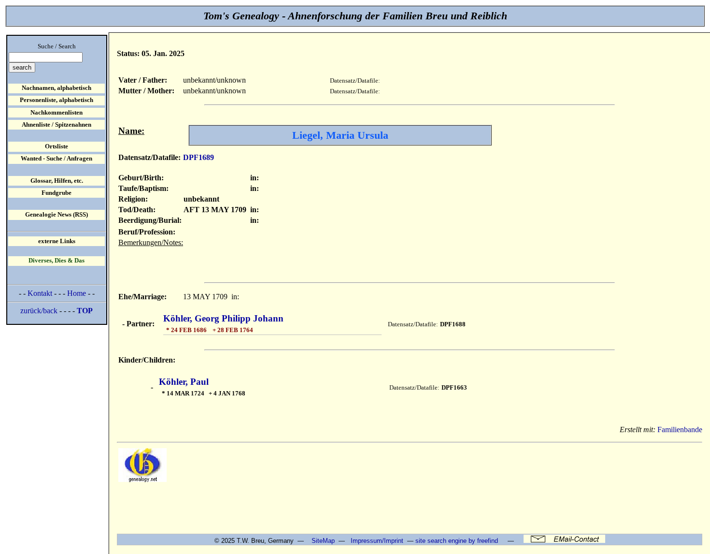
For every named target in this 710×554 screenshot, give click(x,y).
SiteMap (323, 540)
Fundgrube (56, 193)
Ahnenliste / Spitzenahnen (56, 124)
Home (76, 293)
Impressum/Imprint (377, 540)
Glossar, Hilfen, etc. (56, 180)
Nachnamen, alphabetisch (56, 88)
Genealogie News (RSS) (56, 214)
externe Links (56, 241)
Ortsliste (56, 146)
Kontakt (40, 293)
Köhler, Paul (184, 382)
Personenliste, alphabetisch (56, 100)
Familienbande (679, 429)
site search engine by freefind (456, 540)
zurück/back (38, 310)
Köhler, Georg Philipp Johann (223, 318)
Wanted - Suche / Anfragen (56, 158)
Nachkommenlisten (56, 112)
